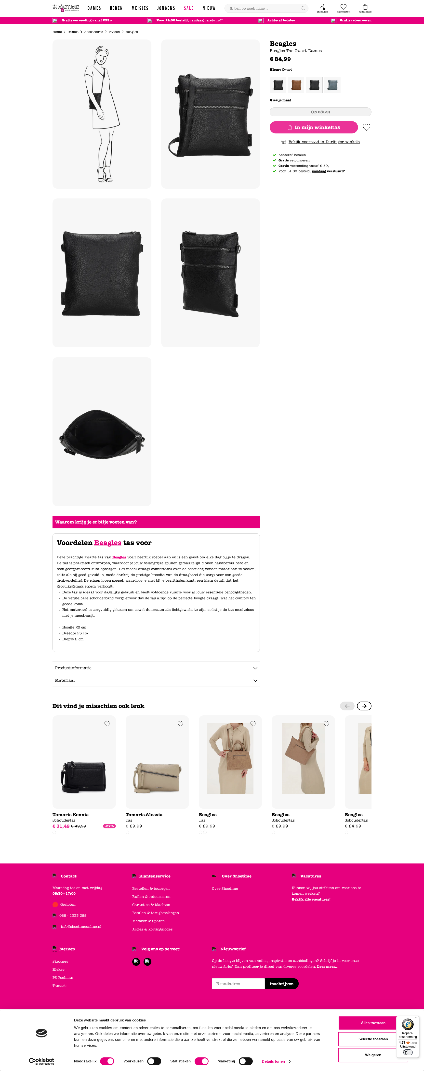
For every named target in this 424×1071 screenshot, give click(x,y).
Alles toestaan (373, 1023)
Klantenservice (155, 876)
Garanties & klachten (151, 905)
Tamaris (60, 986)
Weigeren (373, 1055)
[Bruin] (296, 85)
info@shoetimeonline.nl (81, 927)
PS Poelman (63, 978)
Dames (73, 32)
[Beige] (54, 832)
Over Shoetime (237, 876)
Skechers (60, 961)
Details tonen (273, 1061)
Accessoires (93, 32)
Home (57, 32)
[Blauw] (332, 85)
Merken (67, 949)
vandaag (319, 171)
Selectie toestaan (373, 1039)
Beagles (107, 543)
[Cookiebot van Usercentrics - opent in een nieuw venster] (41, 1061)
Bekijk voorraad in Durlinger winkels (324, 142)
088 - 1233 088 (72, 916)
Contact (69, 876)
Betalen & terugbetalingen (155, 913)
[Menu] (416, 1019)
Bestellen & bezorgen (151, 889)
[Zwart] (314, 85)
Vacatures (310, 876)
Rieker (58, 969)
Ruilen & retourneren (151, 897)
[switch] (154, 1061)
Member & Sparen (148, 921)
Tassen (114, 32)
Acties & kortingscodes (152, 929)
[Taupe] (205, 832)
